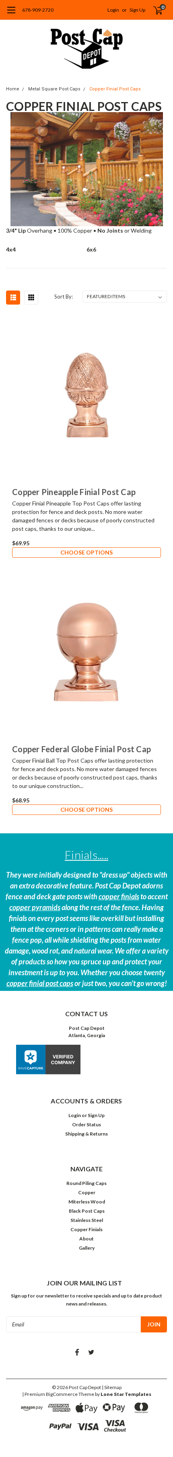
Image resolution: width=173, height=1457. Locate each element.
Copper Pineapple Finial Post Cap (74, 492)
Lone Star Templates (126, 1394)
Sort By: (63, 296)
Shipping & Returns (86, 1134)
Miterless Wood (86, 1202)
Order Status (86, 1124)
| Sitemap (112, 1387)
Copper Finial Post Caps (115, 89)
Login (113, 10)
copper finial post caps (39, 983)
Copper (86, 1192)
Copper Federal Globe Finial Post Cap (81, 749)
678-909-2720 (38, 10)
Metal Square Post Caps (54, 89)
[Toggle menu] (11, 14)
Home (12, 89)
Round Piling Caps (86, 1183)
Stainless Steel (86, 1220)
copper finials (119, 896)
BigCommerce (62, 1394)
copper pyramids (34, 907)
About (86, 1239)
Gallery (87, 1248)
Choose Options (86, 552)
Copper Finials (86, 1229)
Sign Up (137, 10)
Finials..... (86, 855)
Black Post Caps (87, 1211)
